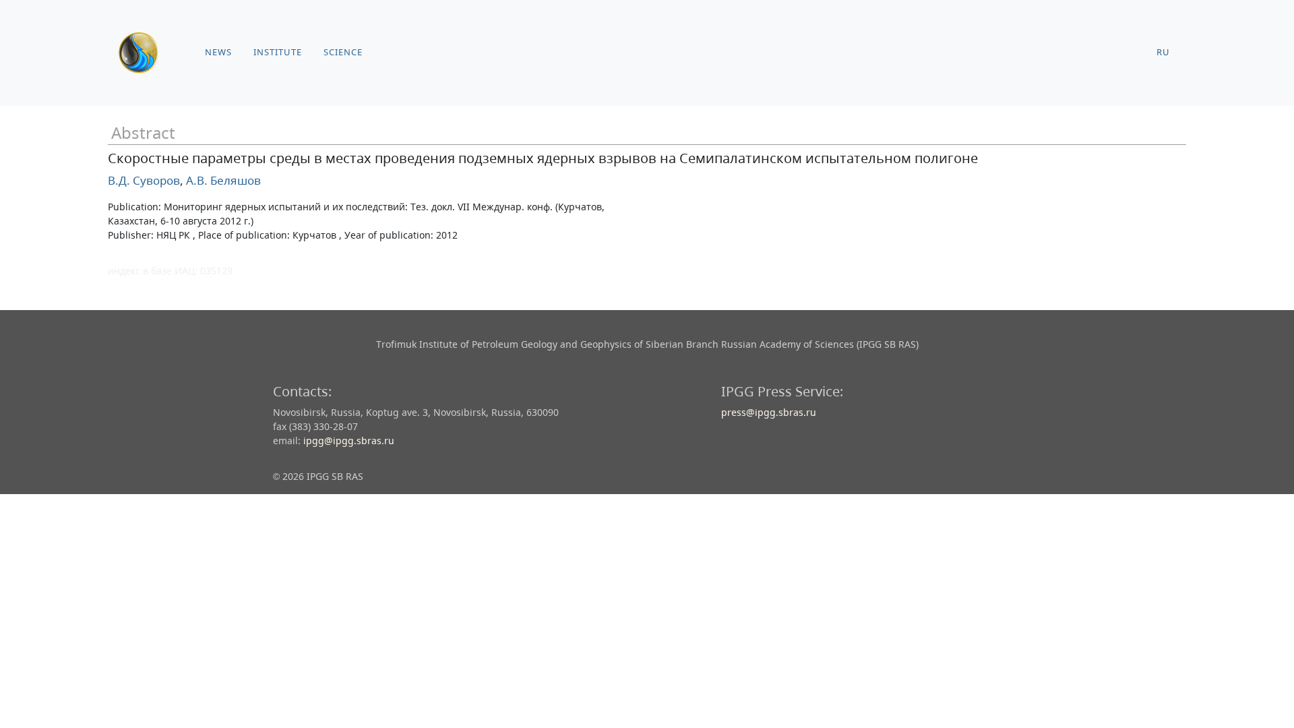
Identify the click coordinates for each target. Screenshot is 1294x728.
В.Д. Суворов (144, 180)
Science (343, 52)
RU (1163, 52)
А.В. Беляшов (222, 180)
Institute (277, 52)
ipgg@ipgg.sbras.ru (348, 440)
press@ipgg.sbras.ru (768, 412)
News (218, 52)
